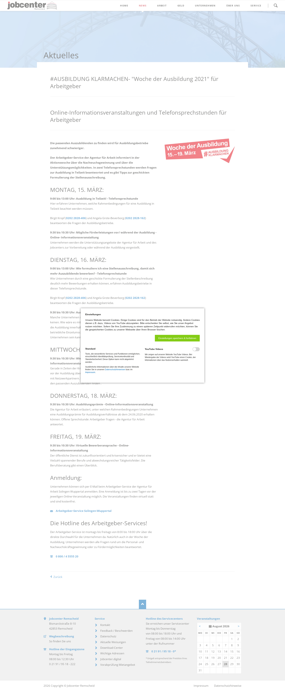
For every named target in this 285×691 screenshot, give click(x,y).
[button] (177, 338)
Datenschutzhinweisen (115, 369)
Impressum (90, 372)
